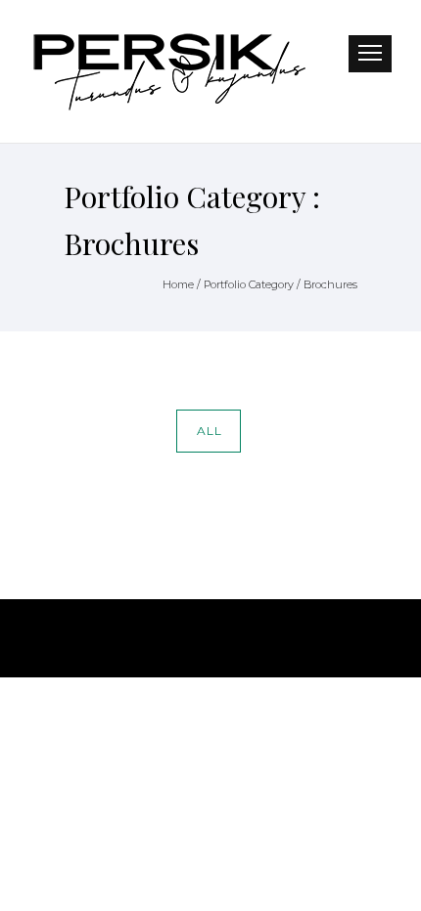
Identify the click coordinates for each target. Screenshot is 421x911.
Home (178, 284)
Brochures (330, 284)
